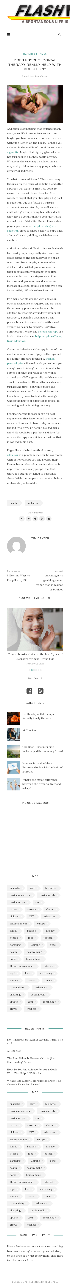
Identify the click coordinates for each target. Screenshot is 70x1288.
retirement (41, 987)
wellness (33, 503)
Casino (50, 909)
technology (49, 1001)
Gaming (35, 945)
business (50, 888)
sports (14, 1001)
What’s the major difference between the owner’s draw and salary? (41, 784)
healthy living (34, 952)
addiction (12, 455)
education (49, 916)
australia (15, 888)
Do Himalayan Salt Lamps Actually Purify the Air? (38, 716)
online (48, 980)
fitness (14, 937)
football (47, 937)
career (13, 909)
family (13, 930)
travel (13, 1008)
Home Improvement (22, 966)
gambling (15, 945)
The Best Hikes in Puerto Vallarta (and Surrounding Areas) (42, 749)
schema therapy (48, 331)
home (13, 959)
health (13, 503)
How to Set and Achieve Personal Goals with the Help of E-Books (42, 767)
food (30, 937)
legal (12, 973)
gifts (53, 945)
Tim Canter (42, 76)
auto (32, 888)
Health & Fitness (35, 54)
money (14, 980)
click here (57, 1255)
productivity (17, 987)
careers (31, 909)
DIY (31, 916)
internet (48, 966)
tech (30, 1001)
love (27, 973)
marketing (46, 973)
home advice (33, 959)
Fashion (31, 930)
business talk (47, 895)
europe (41, 923)
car (37, 902)
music (31, 980)
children (14, 916)
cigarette (13, 152)
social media (38, 994)
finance (50, 930)
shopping (15, 994)
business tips (17, 902)
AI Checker (29, 730)
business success (20, 895)
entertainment (18, 923)
